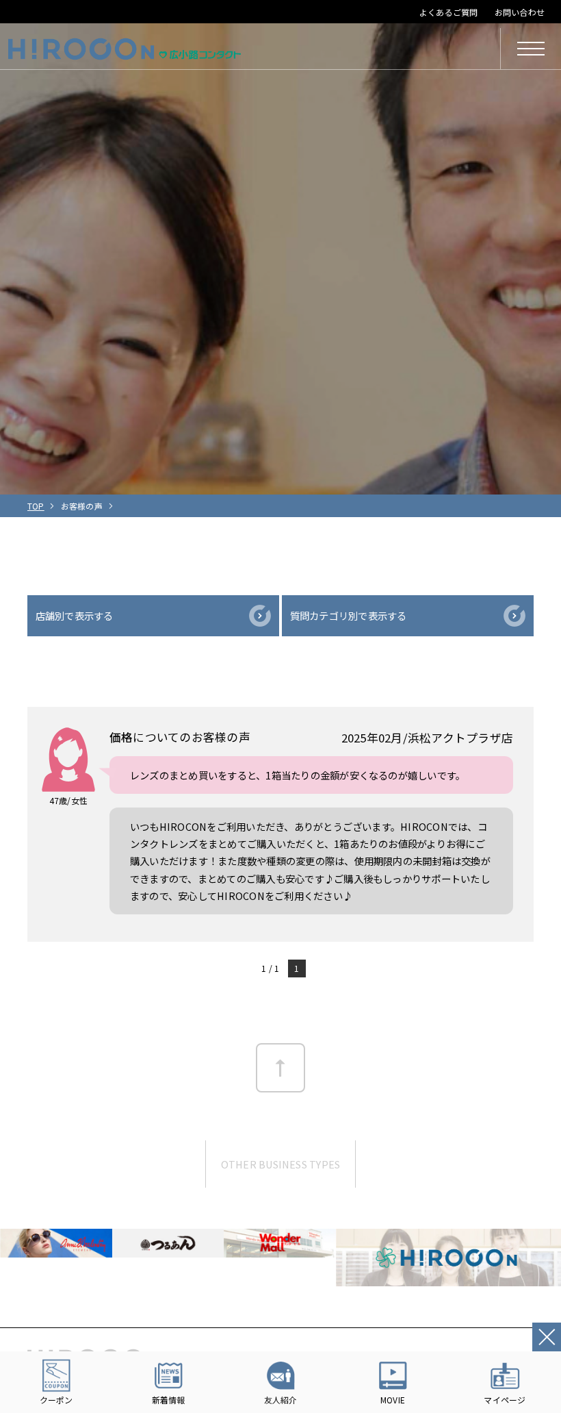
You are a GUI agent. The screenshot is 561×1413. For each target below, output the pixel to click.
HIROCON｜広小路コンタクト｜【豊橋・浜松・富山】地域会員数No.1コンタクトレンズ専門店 (124, 48)
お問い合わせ (520, 12)
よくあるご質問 (448, 12)
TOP (35, 506)
